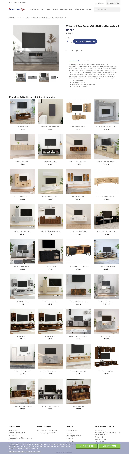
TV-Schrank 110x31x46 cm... (78, 266)
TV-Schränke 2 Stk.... (22, 161)
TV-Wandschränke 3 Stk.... (78, 161)
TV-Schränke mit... (22, 301)
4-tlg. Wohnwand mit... (78, 127)
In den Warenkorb (85, 41)
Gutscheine (70, 441)
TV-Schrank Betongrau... (22, 266)
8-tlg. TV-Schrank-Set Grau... (106, 127)
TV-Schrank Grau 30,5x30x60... (50, 127)
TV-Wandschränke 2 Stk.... (78, 371)
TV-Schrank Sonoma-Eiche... (106, 161)
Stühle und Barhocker (40, 9)
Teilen (72, 51)
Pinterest (82, 51)
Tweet (77, 51)
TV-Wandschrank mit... (78, 406)
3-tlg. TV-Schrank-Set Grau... (50, 371)
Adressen (69, 438)
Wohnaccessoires (83, 9)
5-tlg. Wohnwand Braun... (106, 371)
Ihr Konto (70, 426)
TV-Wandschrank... (50, 161)
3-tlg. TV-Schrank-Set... (50, 301)
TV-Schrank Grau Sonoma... (78, 336)
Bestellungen (70, 433)
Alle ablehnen (87, 446)
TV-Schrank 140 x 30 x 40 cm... (106, 196)
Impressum (12, 435)
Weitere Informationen (16, 451)
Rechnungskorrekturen (74, 436)
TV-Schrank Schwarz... (50, 266)
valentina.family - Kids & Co (46, 433)
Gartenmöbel (66, 9)
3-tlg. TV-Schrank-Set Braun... (50, 231)
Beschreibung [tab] (74, 60)
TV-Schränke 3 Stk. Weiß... (23, 371)
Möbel (55, 9)
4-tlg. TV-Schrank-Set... (22, 196)
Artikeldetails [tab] (85, 60)
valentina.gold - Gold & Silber (47, 430)
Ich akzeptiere (109, 446)
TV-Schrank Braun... (22, 127)
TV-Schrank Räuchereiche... (78, 301)
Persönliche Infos (72, 430)
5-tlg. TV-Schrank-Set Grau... (106, 231)
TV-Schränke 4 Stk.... (78, 196)
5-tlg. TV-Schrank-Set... (22, 231)
